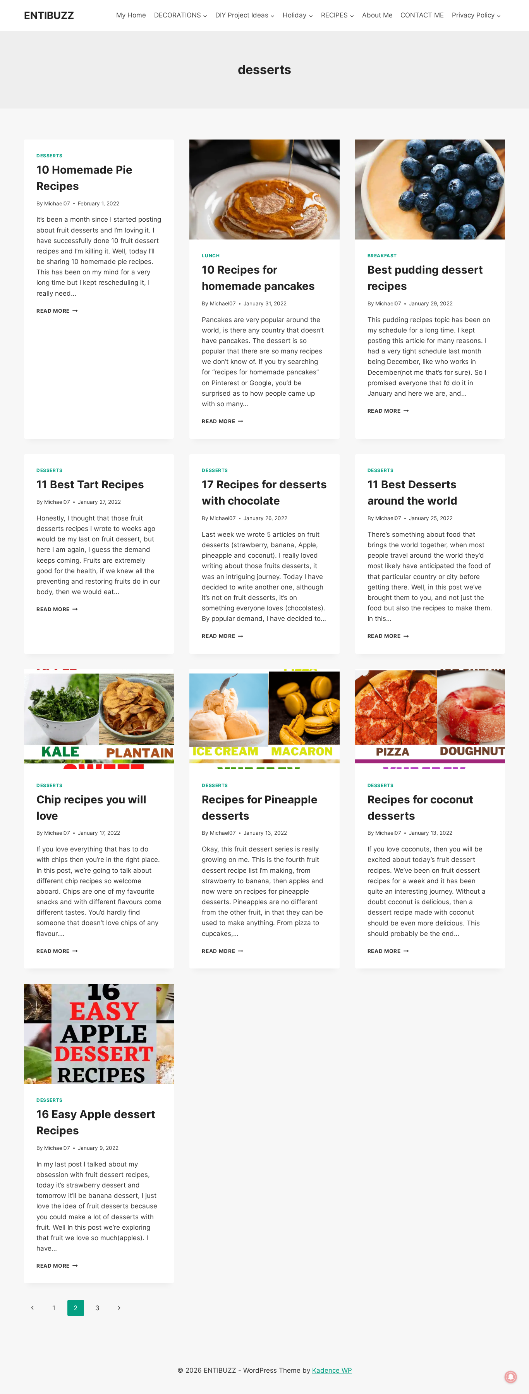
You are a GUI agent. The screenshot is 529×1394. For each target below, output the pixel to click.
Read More (57, 311)
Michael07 (57, 203)
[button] (205, 15)
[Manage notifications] (511, 1377)
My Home (131, 15)
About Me (377, 15)
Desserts (49, 156)
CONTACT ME (422, 15)
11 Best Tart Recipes (90, 484)
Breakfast (382, 255)
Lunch (211, 255)
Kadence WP (332, 1370)
